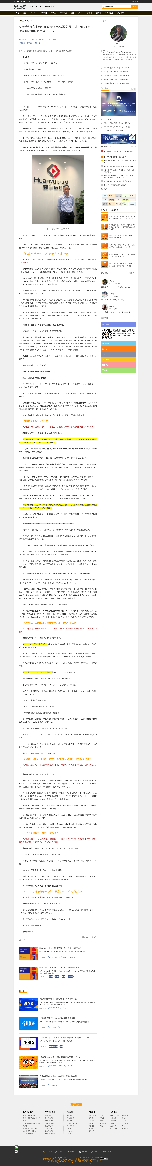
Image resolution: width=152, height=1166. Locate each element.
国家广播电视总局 (29, 1115)
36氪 (101, 1126)
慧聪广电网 (70, 1126)
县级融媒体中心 (53, 1066)
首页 (17, 13)
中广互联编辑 (113, 296)
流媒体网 (69, 1121)
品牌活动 (33, 13)
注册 (136, 1)
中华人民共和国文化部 (30, 1128)
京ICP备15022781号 (97, 1157)
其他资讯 (89, 13)
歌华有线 (48, 1115)
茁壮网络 (113, 1121)
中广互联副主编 (114, 283)
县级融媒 (51, 1008)
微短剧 (54, 1027)
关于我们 (49, 1151)
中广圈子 (85, 1151)
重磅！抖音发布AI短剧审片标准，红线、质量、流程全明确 (120, 171)
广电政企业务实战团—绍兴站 (113, 131)
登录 (132, 1)
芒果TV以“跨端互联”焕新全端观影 (115, 185)
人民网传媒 (70, 1115)
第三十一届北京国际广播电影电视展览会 (117, 123)
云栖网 (69, 1128)
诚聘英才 (61, 1151)
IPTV (80, 13)
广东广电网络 (49, 1128)
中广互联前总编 (119, 46)
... (118, 59)
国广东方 (125, 1123)
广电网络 (44, 13)
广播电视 (51, 1085)
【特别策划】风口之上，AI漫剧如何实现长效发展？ (120, 161)
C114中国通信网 (72, 1123)
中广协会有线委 (28, 1134)
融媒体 (65, 957)
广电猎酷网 (70, 1118)
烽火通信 (125, 1118)
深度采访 (22, 43)
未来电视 (113, 1118)
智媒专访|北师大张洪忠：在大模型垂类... (117, 83)
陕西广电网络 (49, 1126)
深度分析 (62, 1066)
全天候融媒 (109, 13)
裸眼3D (57, 976)
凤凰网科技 (92, 1115)
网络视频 (63, 13)
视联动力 (125, 1128)
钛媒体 (91, 1128)
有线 (123, 52)
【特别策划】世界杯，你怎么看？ (115, 157)
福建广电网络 (49, 1131)
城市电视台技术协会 (29, 1131)
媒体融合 (128, 52)
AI (49, 1027)
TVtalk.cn (70, 1131)
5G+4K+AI (104, 52)
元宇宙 (63, 976)
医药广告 (58, 1085)
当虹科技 (113, 1126)
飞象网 (102, 1115)
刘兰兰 (54, 39)
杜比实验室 (114, 1128)
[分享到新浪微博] (16, 1151)
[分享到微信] (16, 1147)
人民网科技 (92, 1121)
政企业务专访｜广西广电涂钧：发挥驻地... (118, 68)
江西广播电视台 (53, 1046)
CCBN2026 (107, 119)
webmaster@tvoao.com (89, 1159)
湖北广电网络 (49, 1118)
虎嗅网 (102, 1121)
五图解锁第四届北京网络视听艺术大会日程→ (118, 166)
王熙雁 (112, 294)
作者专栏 (120, 13)
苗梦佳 (112, 281)
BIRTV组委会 (114, 1115)
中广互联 (32, 1)
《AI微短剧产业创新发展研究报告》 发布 (117, 181)
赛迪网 (102, 1118)
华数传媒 (125, 1115)
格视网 (40, 1)
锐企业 (98, 13)
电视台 (53, 13)
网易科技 (91, 1126)
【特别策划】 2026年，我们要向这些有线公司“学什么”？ (120, 152)
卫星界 (48, 1)
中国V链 (51, 957)
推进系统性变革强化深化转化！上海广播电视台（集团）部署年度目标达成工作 (120, 176)
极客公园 (91, 1131)
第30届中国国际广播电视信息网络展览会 (117, 127)
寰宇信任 (29, 43)
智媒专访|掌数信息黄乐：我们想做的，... (117, 79)
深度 (64, 1008)
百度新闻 (103, 1123)
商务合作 (73, 1151)
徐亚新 (112, 306)
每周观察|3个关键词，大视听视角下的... (117, 75)
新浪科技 (91, 1123)
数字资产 (58, 957)
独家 (24, 13)
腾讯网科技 (92, 1118)
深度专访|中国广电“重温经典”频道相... (116, 72)
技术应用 (70, 1066)
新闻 (26, 21)
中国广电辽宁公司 (50, 1134)
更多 (132, 89)
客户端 (58, 1008)
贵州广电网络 (49, 1121)
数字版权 (37, 43)
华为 (125, 1126)
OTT (72, 13)
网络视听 (111, 52)
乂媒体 (69, 1134)
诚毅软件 (125, 1121)
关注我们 (109, 1151)
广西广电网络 (49, 1123)
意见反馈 (97, 1151)
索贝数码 (113, 1123)
